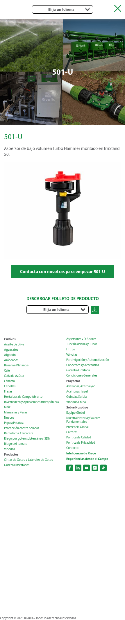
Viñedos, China (76, 402)
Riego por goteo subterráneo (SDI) (27, 438)
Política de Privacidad (80, 443)
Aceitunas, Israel (77, 391)
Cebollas (9, 386)
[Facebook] (69, 468)
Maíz (7, 407)
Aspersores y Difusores (81, 339)
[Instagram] (95, 468)
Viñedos (9, 449)
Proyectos (73, 381)
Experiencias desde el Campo (87, 459)
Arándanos (11, 360)
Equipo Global (75, 413)
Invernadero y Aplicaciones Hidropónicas (31, 402)
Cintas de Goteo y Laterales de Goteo (28, 460)
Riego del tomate (15, 444)
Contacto (72, 448)
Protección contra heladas (21, 428)
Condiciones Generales (81, 375)
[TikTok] (103, 468)
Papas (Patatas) (14, 423)
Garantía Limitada (78, 370)
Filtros (70, 349)
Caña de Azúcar (14, 376)
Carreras (71, 432)
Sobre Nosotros (77, 407)
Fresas (8, 391)
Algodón (10, 355)
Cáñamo (9, 381)
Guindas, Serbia (76, 397)
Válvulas (71, 354)
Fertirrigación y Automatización (87, 360)
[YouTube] (86, 468)
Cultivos (10, 339)
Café (7, 370)
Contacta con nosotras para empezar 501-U (62, 271)
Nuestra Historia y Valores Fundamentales (83, 420)
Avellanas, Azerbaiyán (80, 386)
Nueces (9, 418)
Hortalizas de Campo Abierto (23, 397)
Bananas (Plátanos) (16, 365)
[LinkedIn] (78, 468)
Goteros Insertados (16, 465)
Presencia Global (77, 427)
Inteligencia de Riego (81, 453)
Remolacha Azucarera (18, 433)
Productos (11, 454)
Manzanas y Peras (15, 412)
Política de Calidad (78, 437)
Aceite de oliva (14, 344)
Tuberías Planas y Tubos (81, 344)
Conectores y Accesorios (82, 365)
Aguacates (11, 350)
